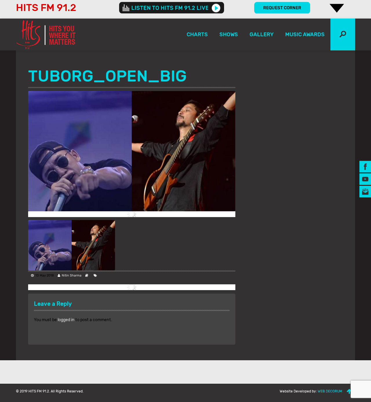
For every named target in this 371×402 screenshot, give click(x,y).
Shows (228, 34)
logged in (66, 319)
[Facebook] (365, 166)
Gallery (262, 34)
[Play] (216, 8)
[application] (171, 8)
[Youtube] (365, 178)
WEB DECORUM (330, 391)
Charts (197, 34)
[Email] (365, 191)
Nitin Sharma (71, 275)
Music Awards (305, 34)
